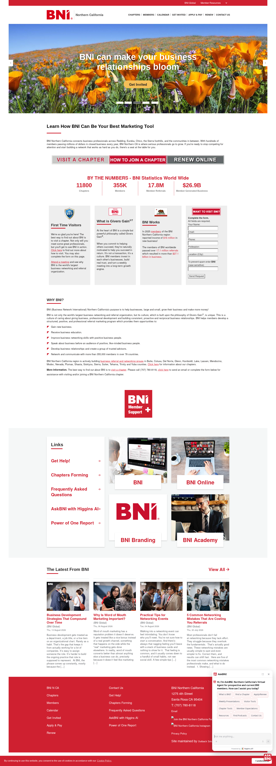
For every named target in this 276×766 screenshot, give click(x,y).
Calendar (163, 14)
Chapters (134, 14)
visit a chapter (118, 369)
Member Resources (211, 2)
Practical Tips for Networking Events (154, 616)
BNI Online (200, 482)
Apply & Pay (195, 14)
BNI (138, 482)
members (156, 231)
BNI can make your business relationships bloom (138, 62)
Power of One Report (72, 523)
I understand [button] (262, 761)
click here (163, 369)
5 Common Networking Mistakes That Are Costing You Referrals (206, 618)
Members (148, 14)
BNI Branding (138, 540)
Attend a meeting (60, 261)
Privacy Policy (179, 733)
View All (217, 569)
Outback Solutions (208, 741)
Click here (56, 250)
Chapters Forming (69, 475)
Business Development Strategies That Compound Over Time (66, 618)
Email (174, 711)
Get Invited (179, 14)
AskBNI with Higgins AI (74, 508)
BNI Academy (200, 540)
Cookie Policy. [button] (104, 761)
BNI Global (190, 2)
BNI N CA (53, 688)
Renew (209, 14)
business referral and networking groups (122, 361)
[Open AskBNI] (268, 758)
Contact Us (223, 14)
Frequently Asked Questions (69, 492)
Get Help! (60, 460)
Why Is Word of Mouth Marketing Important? (109, 616)
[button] (11, 63)
